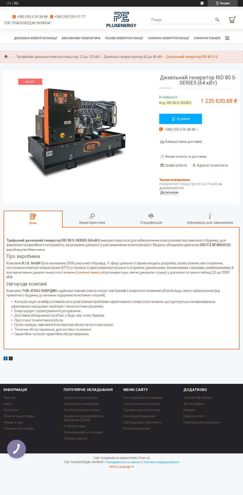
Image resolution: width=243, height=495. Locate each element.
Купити (183, 119)
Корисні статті (194, 416)
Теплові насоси (75, 438)
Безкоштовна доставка (183, 141)
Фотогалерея (193, 404)
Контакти (11, 410)
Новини (189, 410)
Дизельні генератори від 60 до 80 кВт (133, 57)
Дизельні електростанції (35, 38)
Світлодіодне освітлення (142, 422)
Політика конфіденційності (161, 462)
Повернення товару (19, 428)
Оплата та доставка (19, 416)
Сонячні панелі (207, 38)
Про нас (10, 398)
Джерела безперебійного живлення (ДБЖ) (84, 418)
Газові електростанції (124, 38)
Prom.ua (144, 458)
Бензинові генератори (81, 38)
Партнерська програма (201, 422)
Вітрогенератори (136, 428)
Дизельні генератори (80, 398)
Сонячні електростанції (168, 38)
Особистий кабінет (198, 398)
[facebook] (6, 359)
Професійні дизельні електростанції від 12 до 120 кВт (58, 57)
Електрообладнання (139, 416)
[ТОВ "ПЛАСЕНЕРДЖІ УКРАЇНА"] (121, 19)
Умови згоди (13, 422)
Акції (7, 404)
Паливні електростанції (141, 410)
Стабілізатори (74, 426)
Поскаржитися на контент (123, 462)
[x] (11, 359)
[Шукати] (217, 20)
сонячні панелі (88, 272)
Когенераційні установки (83, 432)
